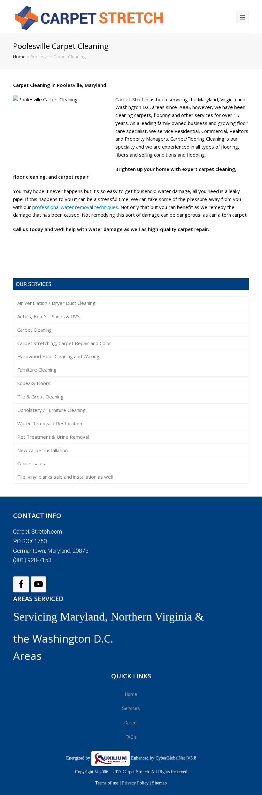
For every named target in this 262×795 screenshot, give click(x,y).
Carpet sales (31, 463)
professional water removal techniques (75, 207)
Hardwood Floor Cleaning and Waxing (58, 356)
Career (131, 722)
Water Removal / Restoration (49, 423)
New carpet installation (42, 450)
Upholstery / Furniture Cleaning (51, 410)
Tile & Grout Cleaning (40, 396)
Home (19, 56)
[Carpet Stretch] (93, 16)
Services (131, 708)
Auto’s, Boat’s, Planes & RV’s (49, 316)
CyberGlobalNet (170, 758)
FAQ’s (131, 737)
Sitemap (159, 783)
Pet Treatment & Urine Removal (53, 437)
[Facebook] (21, 584)
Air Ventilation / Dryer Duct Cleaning (56, 303)
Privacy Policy (135, 783)
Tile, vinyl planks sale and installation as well (65, 477)
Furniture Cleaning (37, 370)
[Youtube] (39, 584)
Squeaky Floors (33, 383)
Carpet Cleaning (34, 330)
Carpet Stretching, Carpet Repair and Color (64, 343)
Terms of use (107, 783)
